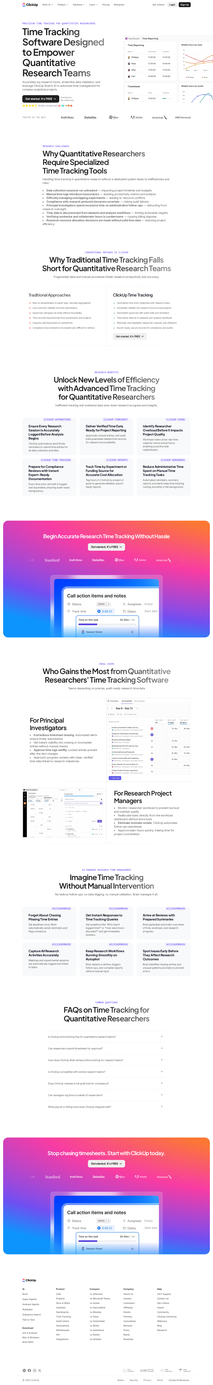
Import (160, 1307)
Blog (159, 1325)
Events (127, 1312)
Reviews (127, 1325)
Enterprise (119, 4)
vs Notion (95, 1334)
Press (126, 1330)
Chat (58, 1294)
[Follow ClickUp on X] (40, 1371)
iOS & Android (29, 1333)
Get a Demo (163, 1303)
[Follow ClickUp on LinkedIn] (24, 1371)
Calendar (60, 1307)
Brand (126, 1334)
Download (27, 1328)
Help (159, 1289)
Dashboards (62, 1312)
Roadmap (128, 1339)
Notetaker (27, 1309)
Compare (94, 1289)
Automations (62, 1325)
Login (172, 4)
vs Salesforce (97, 1330)
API (58, 1334)
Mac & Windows (30, 1337)
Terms (160, 1380)
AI (23, 1289)
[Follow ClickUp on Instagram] (34, 1371)
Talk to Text (28, 1319)
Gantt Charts (62, 1321)
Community (163, 1312)
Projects (60, 1298)
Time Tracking (63, 1316)
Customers (129, 1303)
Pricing (105, 4)
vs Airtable (95, 1339)
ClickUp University (167, 1316)
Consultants (129, 1321)
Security (134, 1380)
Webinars (162, 1321)
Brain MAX (28, 1342)
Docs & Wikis (63, 1303)
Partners (127, 1316)
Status (120, 1380)
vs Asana (94, 1303)
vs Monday (95, 1312)
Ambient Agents (30, 1304)
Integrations (62, 1339)
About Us (128, 1294)
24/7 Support (164, 1294)
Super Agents (29, 1299)
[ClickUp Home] (30, 4)
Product (60, 1289)
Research (162, 1330)
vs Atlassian (96, 1294)
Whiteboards (63, 1330)
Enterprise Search (31, 1314)
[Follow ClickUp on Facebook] (29, 1371)
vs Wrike (94, 1325)
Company (128, 1289)
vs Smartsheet (97, 1321)
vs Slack (94, 1316)
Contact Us (163, 1298)
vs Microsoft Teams (100, 1298)
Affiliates (128, 1307)
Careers (127, 1298)
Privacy (147, 1380)
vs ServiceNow (98, 1307)
